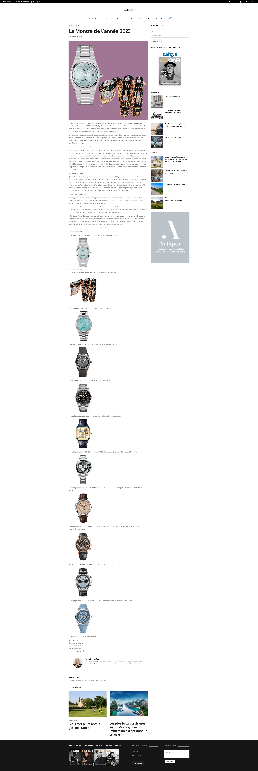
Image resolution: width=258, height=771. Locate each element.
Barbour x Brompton (172, 97)
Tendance (103, 680)
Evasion (71, 720)
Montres (72, 25)
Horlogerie (79, 680)
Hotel (76, 720)
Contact (99, 746)
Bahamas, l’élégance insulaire (176, 184)
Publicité (109, 746)
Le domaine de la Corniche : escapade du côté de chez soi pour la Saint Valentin (176, 159)
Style (78, 25)
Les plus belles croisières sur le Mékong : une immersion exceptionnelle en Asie (128, 728)
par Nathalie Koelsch (75, 37)
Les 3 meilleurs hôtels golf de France (84, 726)
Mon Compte (88, 746)
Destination (113, 720)
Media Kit (118, 746)
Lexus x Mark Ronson (173, 137)
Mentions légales (75, 746)
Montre (91, 680)
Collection (72, 680)
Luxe (86, 680)
